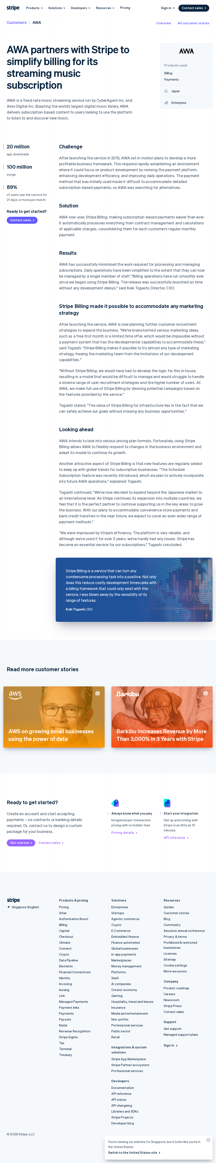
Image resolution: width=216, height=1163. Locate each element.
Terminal (65, 1049)
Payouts (65, 1019)
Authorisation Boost (73, 919)
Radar (63, 1025)
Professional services (127, 1025)
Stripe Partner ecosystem (130, 1065)
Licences (170, 953)
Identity (64, 978)
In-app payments (123, 954)
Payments (66, 1013)
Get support (173, 1028)
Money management (126, 966)
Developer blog (122, 1123)
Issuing (64, 990)
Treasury (65, 1055)
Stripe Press (173, 1006)
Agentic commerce (125, 919)
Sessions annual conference (184, 931)
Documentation (122, 1088)
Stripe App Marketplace (128, 1059)
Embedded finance (125, 936)
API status (118, 1099)
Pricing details (122, 832)
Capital (64, 931)
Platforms (118, 972)
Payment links (69, 1007)
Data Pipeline (68, 960)
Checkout (66, 936)
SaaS (115, 978)
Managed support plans (181, 1034)
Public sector (121, 1031)
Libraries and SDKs (125, 1111)
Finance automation (125, 942)
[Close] (208, 1141)
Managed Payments (73, 1001)
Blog (167, 919)
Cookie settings (175, 965)
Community (172, 925)
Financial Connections (75, 972)
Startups (117, 913)
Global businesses (124, 948)
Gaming (117, 996)
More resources (175, 971)
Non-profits (119, 1019)
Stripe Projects (122, 1117)
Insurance (118, 1007)
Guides (169, 907)
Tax (62, 1043)
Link (62, 996)
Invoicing (65, 984)
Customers (17, 22)
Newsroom (172, 1000)
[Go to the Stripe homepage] (11, 900)
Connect (65, 948)
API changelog (121, 1105)
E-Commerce (121, 931)
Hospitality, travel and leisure (132, 1001)
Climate (64, 942)
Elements (66, 966)
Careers (169, 994)
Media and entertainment (129, 1013)
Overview (163, 23)
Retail (115, 1037)
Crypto (64, 954)
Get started (19, 842)
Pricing (125, 7)
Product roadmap (176, 988)
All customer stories (193, 23)
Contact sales (192, 8)
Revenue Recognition (74, 1031)
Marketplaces (121, 960)
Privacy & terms (175, 936)
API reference (174, 837)
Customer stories (176, 913)
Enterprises (119, 907)
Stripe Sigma (68, 1037)
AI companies (121, 984)
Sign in (166, 8)
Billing (63, 925)
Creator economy (124, 990)
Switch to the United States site (132, 1152)
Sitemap (170, 959)
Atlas (63, 913)
